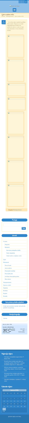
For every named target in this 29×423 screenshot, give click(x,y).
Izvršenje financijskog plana (12, 276)
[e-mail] (23, 1)
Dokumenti (6, 262)
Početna (3, 16)
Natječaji (5, 288)
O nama (5, 241)
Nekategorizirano (10, 16)
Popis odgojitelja (10, 253)
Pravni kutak (8, 265)
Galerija (5, 318)
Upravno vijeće (7, 285)
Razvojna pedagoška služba (13, 250)
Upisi (4, 259)
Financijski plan (9, 273)
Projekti (5, 293)
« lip (3, 411)
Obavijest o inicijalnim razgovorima (13, 357)
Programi (7, 244)
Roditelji (5, 290)
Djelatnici (7, 247)
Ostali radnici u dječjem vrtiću (14, 255)
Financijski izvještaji (10, 271)
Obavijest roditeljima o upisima (12, 379)
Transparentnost (7, 282)
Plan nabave (8, 279)
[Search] (20, 1)
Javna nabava (8, 268)
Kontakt (5, 296)
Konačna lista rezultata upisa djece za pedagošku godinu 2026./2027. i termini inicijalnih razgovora (14, 363)
